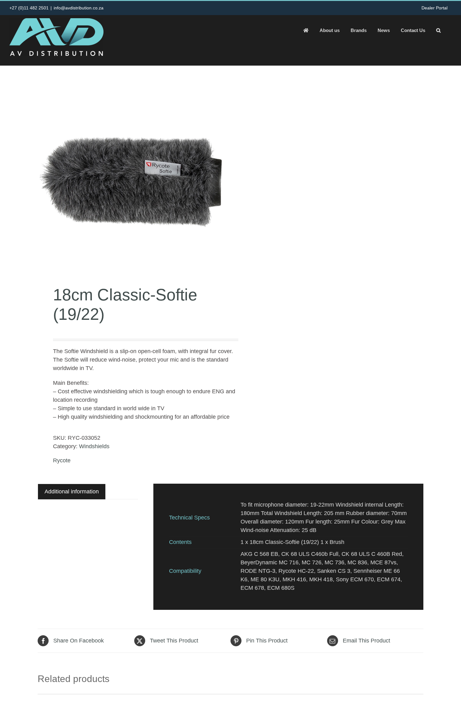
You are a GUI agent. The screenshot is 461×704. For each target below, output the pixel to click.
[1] (130, 177)
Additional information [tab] (72, 491)
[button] (438, 30)
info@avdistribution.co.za (78, 7)
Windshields (94, 446)
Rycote (62, 460)
